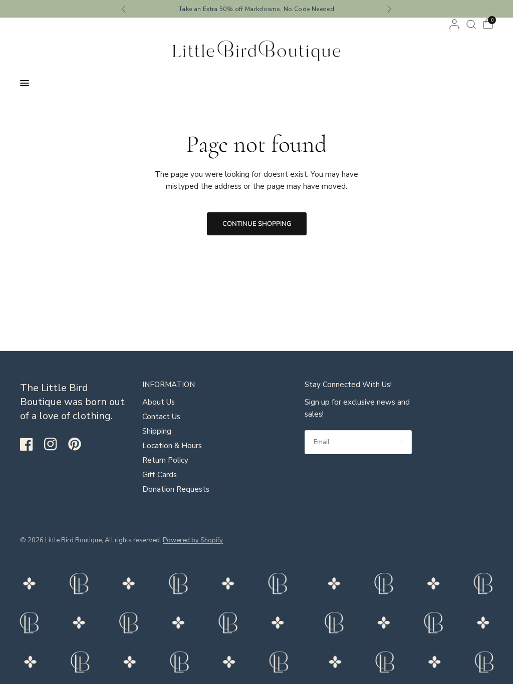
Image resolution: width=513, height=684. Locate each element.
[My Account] (454, 24)
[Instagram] (55, 444)
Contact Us (161, 417)
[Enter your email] (402, 442)
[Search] (471, 24)
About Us (158, 402)
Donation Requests (175, 489)
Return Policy (165, 460)
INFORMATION (168, 385)
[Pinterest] (79, 444)
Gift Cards (159, 475)
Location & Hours (172, 446)
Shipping (156, 431)
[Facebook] (31, 444)
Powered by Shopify (193, 540)
